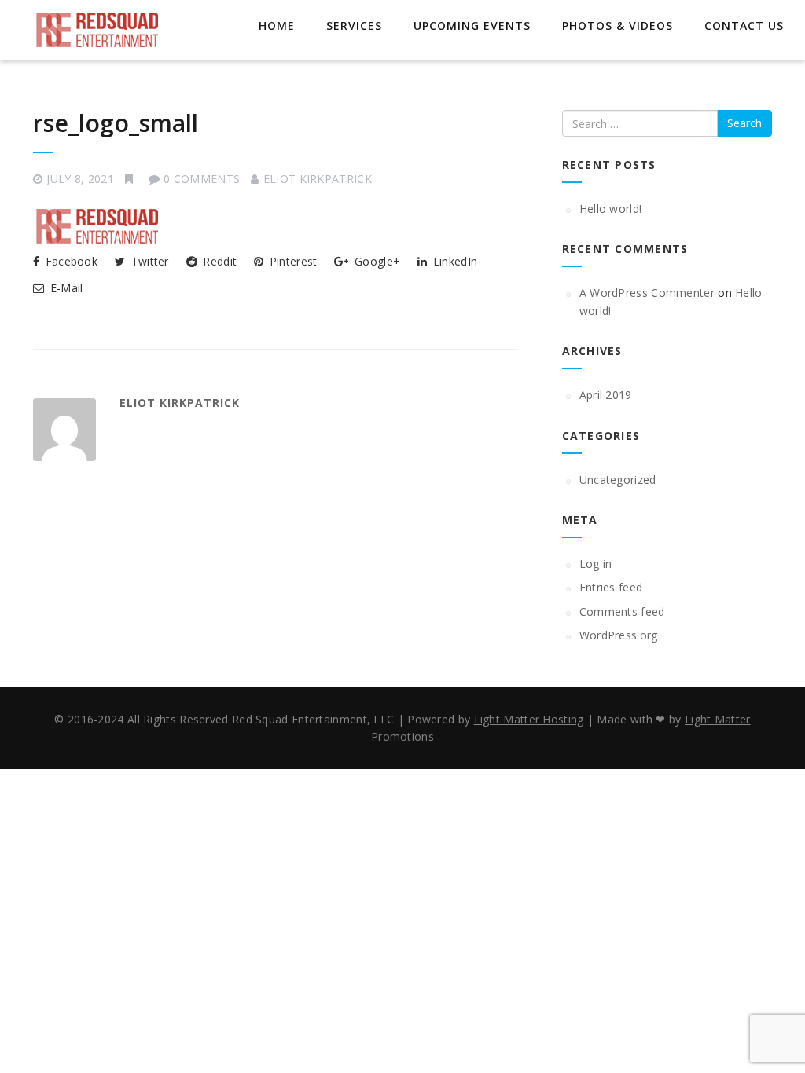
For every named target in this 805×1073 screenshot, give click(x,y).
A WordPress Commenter (647, 292)
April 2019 (605, 394)
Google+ (375, 261)
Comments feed (622, 611)
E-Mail (64, 287)
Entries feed (611, 587)
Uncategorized (617, 479)
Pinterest (291, 261)
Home (277, 25)
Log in (595, 563)
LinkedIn (453, 261)
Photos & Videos (617, 25)
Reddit (218, 261)
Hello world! (610, 208)
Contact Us (744, 25)
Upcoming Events (472, 25)
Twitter (147, 261)
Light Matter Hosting (529, 719)
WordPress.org (618, 635)
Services (354, 25)
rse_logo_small (115, 123)
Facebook (69, 261)
